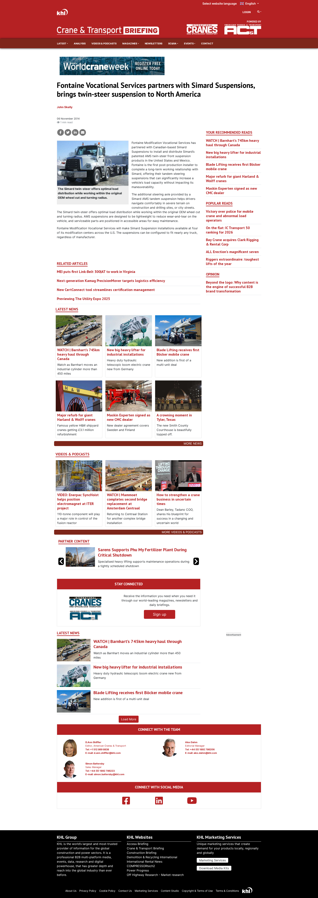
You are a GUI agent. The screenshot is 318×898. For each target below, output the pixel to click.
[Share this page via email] (82, 132)
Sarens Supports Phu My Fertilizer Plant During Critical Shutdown (77, 552)
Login (247, 12)
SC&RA (172, 43)
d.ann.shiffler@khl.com (107, 753)
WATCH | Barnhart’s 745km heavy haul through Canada (78, 354)
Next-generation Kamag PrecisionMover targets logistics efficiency (111, 280)
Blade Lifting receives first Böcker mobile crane (178, 352)
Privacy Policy (87, 890)
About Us (70, 890)
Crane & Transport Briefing (145, 848)
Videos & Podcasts (103, 43)
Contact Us (125, 890)
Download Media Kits (214, 868)
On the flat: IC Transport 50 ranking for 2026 (228, 230)
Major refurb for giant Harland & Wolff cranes (76, 417)
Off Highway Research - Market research (155, 875)
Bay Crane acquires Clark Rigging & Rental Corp (232, 242)
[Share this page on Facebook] (60, 132)
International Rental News (144, 861)
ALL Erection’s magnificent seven (232, 251)
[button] (196, 561)
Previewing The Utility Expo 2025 (83, 298)
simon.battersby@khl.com (109, 774)
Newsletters (153, 43)
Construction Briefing (141, 853)
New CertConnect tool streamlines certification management (106, 289)
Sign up (159, 614)
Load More (128, 719)
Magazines (129, 43)
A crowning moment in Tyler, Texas (174, 417)
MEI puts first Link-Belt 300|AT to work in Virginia (96, 271)
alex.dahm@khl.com (205, 753)
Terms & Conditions (227, 890)
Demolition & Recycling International (152, 857)
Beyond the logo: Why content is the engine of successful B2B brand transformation (232, 287)
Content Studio (170, 890)
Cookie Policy (107, 890)
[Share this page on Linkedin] (75, 132)
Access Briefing (137, 844)
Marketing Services (212, 860)
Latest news (67, 309)
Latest (61, 43)
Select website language (219, 3)
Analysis (80, 43)
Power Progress (138, 870)
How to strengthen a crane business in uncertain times (178, 499)
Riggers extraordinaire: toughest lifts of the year (232, 261)
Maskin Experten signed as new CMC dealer (128, 417)
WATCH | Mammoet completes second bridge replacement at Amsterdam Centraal (127, 501)
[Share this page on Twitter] (68, 132)
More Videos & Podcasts (182, 532)
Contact (207, 43)
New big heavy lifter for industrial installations (126, 352)
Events (189, 43)
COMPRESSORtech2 (141, 866)
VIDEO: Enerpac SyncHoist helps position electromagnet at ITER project (78, 501)
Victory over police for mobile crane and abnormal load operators (229, 216)
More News (193, 443)
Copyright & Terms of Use (197, 890)
